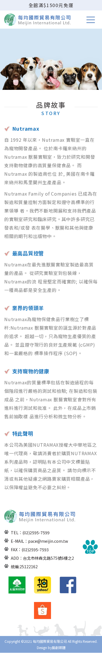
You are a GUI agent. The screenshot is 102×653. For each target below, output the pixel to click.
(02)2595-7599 (36, 532)
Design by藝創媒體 (51, 647)
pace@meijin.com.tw (48, 541)
